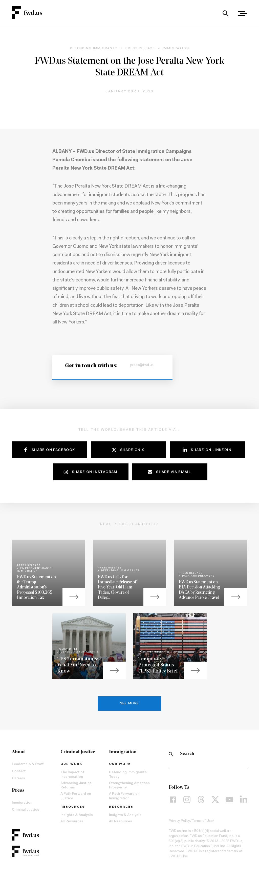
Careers (18, 778)
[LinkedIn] (244, 799)
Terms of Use (202, 821)
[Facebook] (173, 799)
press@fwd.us (142, 365)
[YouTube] (229, 799)
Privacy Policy (179, 821)
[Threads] (201, 799)
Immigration (22, 803)
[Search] (225, 13)
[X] (215, 799)
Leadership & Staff (28, 764)
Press (18, 790)
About (18, 752)
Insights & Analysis (76, 815)
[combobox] (225, 13)
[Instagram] (187, 799)
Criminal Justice (25, 810)
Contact (19, 771)
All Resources (71, 821)
